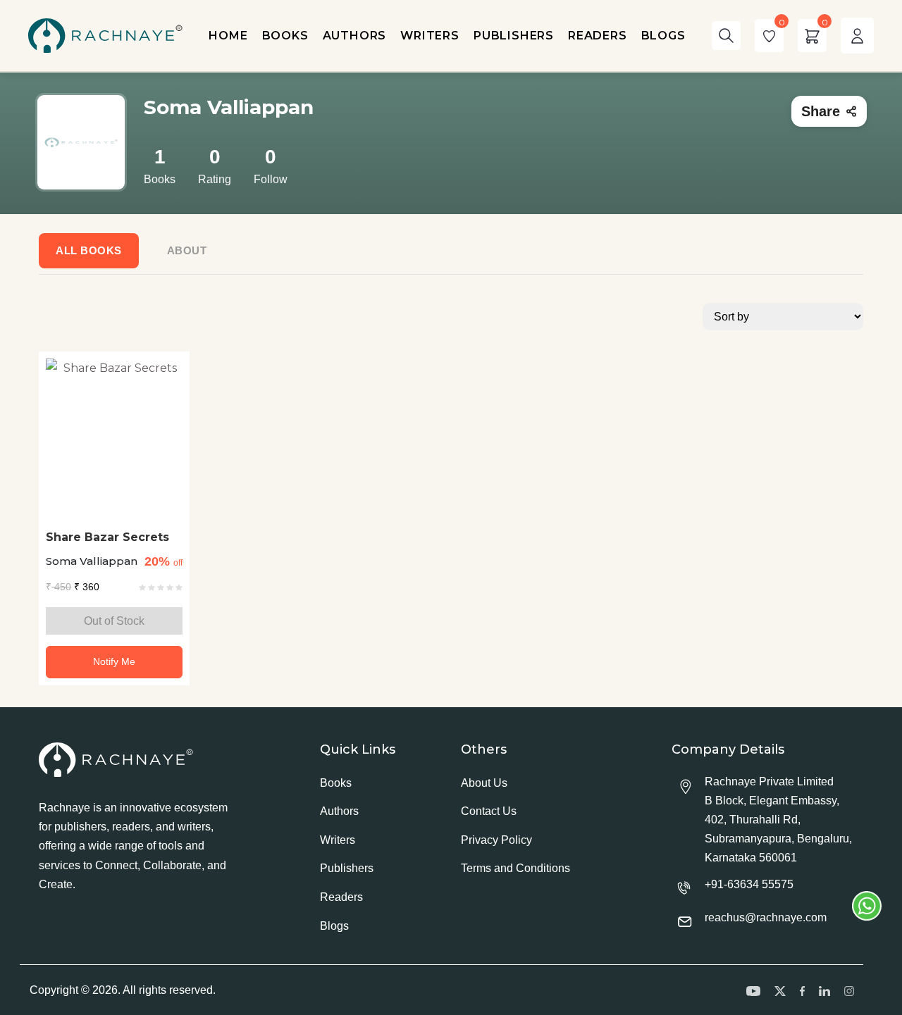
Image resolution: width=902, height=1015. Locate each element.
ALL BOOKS (89, 250)
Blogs (334, 926)
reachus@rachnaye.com (766, 917)
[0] (769, 35)
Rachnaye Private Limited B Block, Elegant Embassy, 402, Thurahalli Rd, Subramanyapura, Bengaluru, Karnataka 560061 (778, 820)
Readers (341, 897)
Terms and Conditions (515, 868)
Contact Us (489, 811)
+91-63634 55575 (749, 884)
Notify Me (114, 661)
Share (820, 111)
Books (336, 783)
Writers (337, 840)
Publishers (346, 868)
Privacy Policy (496, 840)
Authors (339, 811)
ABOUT (187, 250)
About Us (484, 783)
